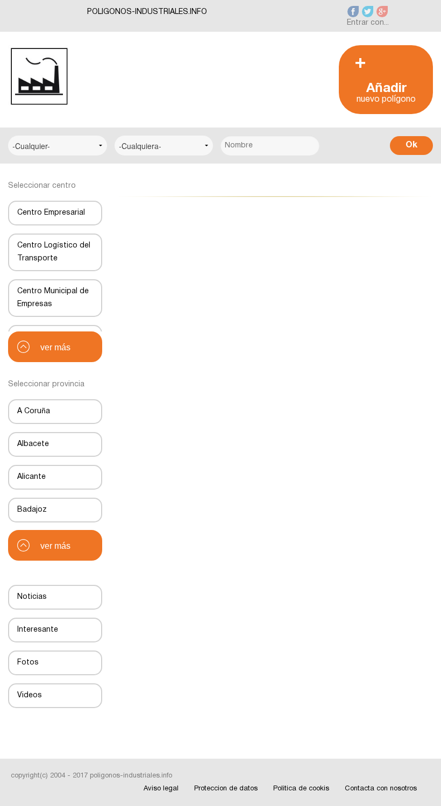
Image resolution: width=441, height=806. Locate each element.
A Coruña (33, 411)
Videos (29, 695)
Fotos (28, 662)
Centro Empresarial (51, 212)
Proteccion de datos (226, 789)
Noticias (32, 596)
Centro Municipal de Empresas (53, 298)
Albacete (33, 444)
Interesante (37, 629)
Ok (411, 145)
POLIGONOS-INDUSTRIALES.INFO (147, 12)
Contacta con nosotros (381, 789)
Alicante (31, 476)
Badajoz (32, 509)
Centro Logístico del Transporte (53, 252)
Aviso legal (161, 789)
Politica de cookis (301, 789)
